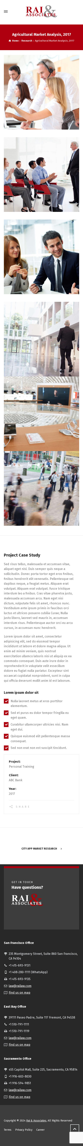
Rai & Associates (36, 1120)
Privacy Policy (23, 1129)
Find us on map (19, 992)
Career (40, 1129)
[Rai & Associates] (41, 11)
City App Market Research (39, 848)
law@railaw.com (20, 986)
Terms (7, 1129)
